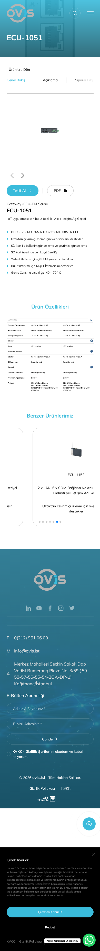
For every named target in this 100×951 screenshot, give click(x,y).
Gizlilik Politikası (30, 941)
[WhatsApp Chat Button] (89, 940)
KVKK (11, 941)
